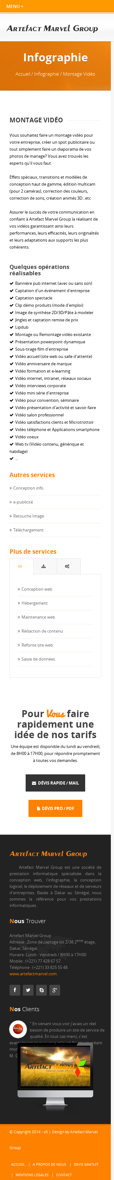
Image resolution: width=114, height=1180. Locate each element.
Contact (64, 1174)
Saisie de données (38, 659)
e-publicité (23, 502)
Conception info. (28, 488)
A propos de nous (49, 1164)
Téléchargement (28, 530)
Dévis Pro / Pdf (57, 808)
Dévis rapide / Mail (57, 783)
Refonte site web (37, 645)
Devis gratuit (86, 1164)
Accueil (18, 1164)
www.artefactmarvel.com (33, 974)
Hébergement (35, 603)
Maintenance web (38, 617)
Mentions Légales (32, 1174)
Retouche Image (28, 516)
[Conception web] (21, 566)
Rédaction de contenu (42, 631)
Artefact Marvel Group (48, 853)
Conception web (37, 589)
